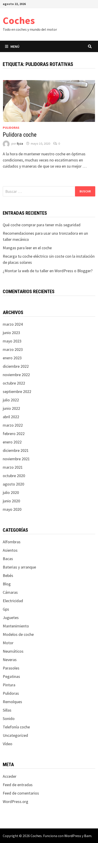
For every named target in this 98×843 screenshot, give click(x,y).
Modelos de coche (18, 634)
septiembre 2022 (17, 391)
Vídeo (7, 743)
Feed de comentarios (21, 793)
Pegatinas (11, 676)
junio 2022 (11, 408)
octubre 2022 (14, 383)
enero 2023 (12, 357)
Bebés (8, 575)
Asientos (10, 550)
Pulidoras (11, 128)
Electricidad (13, 600)
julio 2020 (11, 492)
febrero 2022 (14, 433)
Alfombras (12, 541)
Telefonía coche (16, 727)
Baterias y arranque (19, 567)
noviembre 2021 (16, 458)
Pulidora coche (19, 134)
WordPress (72, 835)
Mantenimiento (16, 626)
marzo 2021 (13, 467)
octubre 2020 (14, 475)
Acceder (9, 776)
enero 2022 (12, 442)
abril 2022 (11, 416)
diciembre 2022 (16, 366)
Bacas (8, 558)
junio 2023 (11, 332)
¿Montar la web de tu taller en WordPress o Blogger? (48, 270)
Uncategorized (15, 735)
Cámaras (10, 592)
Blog (7, 583)
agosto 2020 (13, 484)
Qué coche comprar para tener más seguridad (41, 224)
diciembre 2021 (16, 450)
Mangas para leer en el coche (27, 247)
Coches (19, 20)
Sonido (9, 718)
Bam (87, 835)
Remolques (12, 701)
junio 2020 (11, 500)
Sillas (7, 710)
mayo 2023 (12, 341)
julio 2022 (11, 400)
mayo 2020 (12, 509)
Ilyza (20, 143)
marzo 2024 (13, 324)
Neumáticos (13, 651)
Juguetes (11, 617)
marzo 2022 (13, 425)
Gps (6, 609)
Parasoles (11, 668)
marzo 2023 (13, 349)
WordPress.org (15, 801)
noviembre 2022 (16, 374)
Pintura (9, 684)
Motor (8, 642)
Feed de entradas (18, 784)
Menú (14, 46)
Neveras (10, 659)
